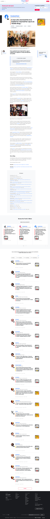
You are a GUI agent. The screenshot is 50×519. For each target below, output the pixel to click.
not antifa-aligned (25, 87)
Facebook (15, 178)
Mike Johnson (17, 497)
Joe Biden (17, 498)
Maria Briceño (17, 315)
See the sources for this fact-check (21, 63)
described (18, 98)
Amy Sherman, (17, 396)
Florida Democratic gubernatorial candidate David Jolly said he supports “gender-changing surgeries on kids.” (23, 335)
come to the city (28, 149)
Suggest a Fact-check (39, 508)
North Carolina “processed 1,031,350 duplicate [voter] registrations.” (23, 264)
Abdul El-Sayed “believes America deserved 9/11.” (23, 436)
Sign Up (42, 514)
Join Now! (37, 9)
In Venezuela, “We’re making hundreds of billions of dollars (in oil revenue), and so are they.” (24, 480)
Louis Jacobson (20, 407)
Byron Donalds (17, 271)
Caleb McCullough (18, 384)
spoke (13, 148)
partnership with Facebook (19, 85)
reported (14, 93)
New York (26, 499)
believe (18, 123)
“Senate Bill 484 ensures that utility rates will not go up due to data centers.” (24, 447)
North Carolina (27, 500)
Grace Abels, (17, 407)
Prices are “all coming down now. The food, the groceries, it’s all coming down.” (24, 425)
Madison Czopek (21, 396)
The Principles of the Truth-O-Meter (43, 55)
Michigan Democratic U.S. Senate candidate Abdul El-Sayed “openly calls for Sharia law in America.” (24, 414)
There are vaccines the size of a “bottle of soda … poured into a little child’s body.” (24, 404)
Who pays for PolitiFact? (37, 497)
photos (30, 144)
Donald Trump (17, 388)
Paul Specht (17, 267)
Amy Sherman (17, 303)
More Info (3, 9)
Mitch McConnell (17, 496)
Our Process (36, 494)
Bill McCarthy (6, 240)
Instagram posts (24, 226)
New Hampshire (27, 498)
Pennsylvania (26, 501)
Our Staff (36, 495)
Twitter (15, 206)
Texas (26, 502)
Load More (25, 488)
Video (26, 144)
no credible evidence (18, 143)
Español (27, 3)
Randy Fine (17, 342)
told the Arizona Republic (20, 90)
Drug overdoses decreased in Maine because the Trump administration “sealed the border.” (24, 299)
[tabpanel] (9, 234)
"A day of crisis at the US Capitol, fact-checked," (19, 209)
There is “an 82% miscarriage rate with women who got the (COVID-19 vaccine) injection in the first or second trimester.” (24, 380)
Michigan (26, 497)
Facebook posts (15, 16)
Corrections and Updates (38, 499)
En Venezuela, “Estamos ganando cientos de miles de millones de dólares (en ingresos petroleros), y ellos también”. (24, 469)
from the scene (12, 145)
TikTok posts (9, 226)
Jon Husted (17, 319)
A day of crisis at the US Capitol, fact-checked (19, 164)
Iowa (25, 496)
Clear (38, 255)
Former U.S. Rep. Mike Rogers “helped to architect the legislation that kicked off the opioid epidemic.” (24, 357)
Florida (26, 495)
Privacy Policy (11, 517)
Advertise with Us (37, 498)
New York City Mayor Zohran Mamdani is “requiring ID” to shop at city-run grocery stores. (24, 346)
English (23, 3)
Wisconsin (26, 504)
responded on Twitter (15, 132)
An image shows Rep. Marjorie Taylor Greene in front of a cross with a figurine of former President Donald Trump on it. (10, 232)
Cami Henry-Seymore (18, 327)
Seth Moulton (17, 454)
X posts (16, 411)
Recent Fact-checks (37, 505)
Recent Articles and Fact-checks (38, 504)
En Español (36, 496)
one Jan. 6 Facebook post (28, 81)
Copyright (14, 517)
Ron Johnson (17, 377)
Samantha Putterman (18, 373)
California (26, 494)
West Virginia (26, 503)
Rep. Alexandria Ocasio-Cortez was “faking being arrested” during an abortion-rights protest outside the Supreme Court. (25, 232)
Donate (48, 1)
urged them (23, 149)
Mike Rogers (17, 433)
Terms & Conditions (7, 517)
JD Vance (17, 495)
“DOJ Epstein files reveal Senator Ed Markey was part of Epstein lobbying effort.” (23, 458)
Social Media (17, 260)
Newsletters (36, 500)
